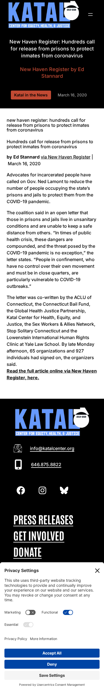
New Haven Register (44, 69)
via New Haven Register (65, 157)
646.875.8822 (46, 464)
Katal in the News (31, 95)
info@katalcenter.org (52, 448)
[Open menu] (90, 14)
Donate (27, 551)
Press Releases (43, 519)
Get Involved (38, 535)
